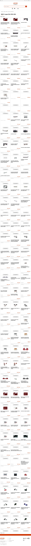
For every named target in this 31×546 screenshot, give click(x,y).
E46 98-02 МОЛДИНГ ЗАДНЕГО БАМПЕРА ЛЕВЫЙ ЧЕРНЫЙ (15, 49)
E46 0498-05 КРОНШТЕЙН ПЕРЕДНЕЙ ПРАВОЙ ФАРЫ (24, 172)
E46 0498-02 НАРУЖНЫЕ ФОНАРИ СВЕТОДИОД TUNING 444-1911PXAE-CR (25, 353)
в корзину (5, 30)
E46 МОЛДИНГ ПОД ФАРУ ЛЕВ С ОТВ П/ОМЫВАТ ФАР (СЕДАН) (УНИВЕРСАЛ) (15, 205)
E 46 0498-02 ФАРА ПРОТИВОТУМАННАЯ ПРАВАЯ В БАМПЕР (15, 84)
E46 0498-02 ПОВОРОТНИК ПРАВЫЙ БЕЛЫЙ (14, 320)
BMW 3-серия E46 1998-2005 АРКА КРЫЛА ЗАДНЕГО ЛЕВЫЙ (5, 397)
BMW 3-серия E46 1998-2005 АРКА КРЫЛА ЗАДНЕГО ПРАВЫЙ (15, 397)
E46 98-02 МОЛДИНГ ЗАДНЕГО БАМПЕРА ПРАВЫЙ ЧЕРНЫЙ (5, 63)
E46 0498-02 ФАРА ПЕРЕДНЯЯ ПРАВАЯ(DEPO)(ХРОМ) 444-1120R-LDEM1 (5, 263)
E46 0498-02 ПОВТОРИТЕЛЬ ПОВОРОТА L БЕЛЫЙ (4, 98)
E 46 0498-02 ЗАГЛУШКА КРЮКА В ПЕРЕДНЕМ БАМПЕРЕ (15, 411)
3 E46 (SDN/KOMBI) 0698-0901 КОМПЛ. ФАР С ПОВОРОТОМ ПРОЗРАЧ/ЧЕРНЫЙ (25, 241)
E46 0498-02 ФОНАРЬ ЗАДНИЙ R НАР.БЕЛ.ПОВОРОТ (25, 364)
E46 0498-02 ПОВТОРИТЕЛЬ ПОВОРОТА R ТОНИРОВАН (4, 334)
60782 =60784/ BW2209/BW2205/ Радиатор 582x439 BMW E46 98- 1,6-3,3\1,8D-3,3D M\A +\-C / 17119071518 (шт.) (25, 463)
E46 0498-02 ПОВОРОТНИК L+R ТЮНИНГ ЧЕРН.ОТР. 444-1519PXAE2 (25, 508)
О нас (10, 539)
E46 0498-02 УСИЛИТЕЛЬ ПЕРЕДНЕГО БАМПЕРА (14, 144)
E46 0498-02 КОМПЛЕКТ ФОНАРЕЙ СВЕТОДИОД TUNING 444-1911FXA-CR (25, 478)
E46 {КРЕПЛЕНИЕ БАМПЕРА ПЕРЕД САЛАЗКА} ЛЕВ (4, 190)
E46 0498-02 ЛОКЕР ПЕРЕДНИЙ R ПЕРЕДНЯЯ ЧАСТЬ (15, 508)
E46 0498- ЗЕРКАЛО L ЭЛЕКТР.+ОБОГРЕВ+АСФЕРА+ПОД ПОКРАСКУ (5, 451)
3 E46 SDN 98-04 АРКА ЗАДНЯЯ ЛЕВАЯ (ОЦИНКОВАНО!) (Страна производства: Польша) (5, 23)
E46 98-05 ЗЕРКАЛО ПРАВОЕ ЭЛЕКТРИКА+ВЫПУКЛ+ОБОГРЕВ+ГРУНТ (16, 450)
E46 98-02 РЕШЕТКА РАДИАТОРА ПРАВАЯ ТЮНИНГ (5, 226)
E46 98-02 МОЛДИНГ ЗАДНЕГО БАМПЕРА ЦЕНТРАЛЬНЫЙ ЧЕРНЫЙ (15, 64)
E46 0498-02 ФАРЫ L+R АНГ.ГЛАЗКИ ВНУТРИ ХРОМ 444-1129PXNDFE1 (5, 280)
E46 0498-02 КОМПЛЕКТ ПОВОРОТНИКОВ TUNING (14, 294)
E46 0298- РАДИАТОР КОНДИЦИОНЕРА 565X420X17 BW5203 (15, 478)
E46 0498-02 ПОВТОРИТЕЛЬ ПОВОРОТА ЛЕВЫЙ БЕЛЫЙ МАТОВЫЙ (15, 338)
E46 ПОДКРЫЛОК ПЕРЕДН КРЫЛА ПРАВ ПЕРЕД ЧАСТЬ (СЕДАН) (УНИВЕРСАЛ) (25, 523)
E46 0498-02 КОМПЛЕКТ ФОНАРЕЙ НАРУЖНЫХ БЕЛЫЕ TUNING (15, 368)
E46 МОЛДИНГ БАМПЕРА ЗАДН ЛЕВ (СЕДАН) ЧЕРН (15, 190)
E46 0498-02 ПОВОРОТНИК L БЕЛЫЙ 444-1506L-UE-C (25, 291)
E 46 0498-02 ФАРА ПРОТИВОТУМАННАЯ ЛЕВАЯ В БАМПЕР (5, 84)
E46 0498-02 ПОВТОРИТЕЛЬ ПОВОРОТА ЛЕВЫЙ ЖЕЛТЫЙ (25, 338)
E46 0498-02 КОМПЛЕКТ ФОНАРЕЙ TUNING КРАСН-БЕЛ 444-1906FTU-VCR (5, 493)
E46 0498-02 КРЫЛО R (4, 147)
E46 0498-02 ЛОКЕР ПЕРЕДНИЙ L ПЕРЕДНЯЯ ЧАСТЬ (25, 493)
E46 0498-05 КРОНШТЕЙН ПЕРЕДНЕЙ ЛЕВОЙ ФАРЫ (14, 172)
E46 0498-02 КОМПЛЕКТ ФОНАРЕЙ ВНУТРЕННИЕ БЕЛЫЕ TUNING (5, 368)
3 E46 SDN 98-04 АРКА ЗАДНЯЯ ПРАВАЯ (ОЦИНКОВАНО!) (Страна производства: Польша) (15, 23)
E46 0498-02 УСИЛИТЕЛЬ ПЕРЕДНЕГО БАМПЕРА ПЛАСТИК (5, 33)
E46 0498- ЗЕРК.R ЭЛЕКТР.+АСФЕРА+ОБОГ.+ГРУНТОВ (26, 440)
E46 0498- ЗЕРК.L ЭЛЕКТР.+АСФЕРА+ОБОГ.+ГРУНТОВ (16, 440)
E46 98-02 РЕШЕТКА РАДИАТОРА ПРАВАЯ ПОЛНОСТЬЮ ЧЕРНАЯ (15, 74)
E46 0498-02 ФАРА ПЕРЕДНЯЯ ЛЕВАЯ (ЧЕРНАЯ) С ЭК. (25, 74)
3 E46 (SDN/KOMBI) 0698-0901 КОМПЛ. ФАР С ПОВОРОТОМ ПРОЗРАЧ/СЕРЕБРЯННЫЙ (15, 241)
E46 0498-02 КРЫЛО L (24, 22)
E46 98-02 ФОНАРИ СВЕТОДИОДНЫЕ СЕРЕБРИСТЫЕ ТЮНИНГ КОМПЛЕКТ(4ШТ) (15, 383)
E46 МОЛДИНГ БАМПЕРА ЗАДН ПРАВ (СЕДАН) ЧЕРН (25, 190)
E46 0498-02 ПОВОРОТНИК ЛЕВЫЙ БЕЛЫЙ (24, 84)
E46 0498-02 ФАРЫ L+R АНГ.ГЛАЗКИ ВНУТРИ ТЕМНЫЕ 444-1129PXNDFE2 (25, 267)
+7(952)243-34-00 (4, 543)
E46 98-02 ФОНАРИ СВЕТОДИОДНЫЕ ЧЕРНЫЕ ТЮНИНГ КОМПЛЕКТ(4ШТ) (24, 382)
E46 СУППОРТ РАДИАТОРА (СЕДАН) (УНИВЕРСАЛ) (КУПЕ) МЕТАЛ (15, 161)
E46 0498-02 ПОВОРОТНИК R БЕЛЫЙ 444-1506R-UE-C (5, 320)
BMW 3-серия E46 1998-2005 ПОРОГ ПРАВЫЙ (5, 411)
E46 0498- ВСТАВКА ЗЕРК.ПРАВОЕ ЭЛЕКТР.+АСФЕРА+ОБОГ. (25, 425)
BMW (4, 11)
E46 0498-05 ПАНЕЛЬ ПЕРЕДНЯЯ (25, 147)
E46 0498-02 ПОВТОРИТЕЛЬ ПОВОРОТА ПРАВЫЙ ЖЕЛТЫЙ (15, 352)
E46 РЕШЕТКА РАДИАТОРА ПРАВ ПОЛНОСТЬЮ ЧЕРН (5, 237)
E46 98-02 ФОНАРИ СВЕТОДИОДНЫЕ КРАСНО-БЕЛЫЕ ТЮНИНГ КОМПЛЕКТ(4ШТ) (5, 381)
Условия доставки (11, 540)
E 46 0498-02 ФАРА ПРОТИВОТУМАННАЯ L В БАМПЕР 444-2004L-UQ (15, 278)
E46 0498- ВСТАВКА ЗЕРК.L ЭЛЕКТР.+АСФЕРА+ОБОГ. (14, 425)
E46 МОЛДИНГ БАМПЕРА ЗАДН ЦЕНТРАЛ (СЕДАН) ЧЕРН (5, 204)
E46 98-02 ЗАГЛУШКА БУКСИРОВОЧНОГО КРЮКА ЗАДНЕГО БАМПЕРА (4, 50)
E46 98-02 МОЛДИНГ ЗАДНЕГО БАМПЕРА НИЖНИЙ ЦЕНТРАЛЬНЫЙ (25, 50)
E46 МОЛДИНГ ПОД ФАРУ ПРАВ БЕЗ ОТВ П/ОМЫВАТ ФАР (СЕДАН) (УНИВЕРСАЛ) (25, 201)
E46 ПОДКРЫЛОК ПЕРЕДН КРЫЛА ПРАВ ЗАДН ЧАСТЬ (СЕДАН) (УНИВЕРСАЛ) (15, 523)
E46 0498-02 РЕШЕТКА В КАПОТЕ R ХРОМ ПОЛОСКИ (15, 215)
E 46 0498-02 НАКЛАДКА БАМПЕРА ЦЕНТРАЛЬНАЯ (14, 36)
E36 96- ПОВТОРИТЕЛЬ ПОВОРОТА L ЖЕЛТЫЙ (4, 291)
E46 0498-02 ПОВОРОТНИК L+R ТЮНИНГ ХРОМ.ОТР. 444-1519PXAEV (25, 309)
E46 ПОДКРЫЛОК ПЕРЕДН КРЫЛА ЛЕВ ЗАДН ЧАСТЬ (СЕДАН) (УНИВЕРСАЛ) (5, 523)
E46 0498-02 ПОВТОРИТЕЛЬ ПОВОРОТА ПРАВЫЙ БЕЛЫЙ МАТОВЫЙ (4, 353)
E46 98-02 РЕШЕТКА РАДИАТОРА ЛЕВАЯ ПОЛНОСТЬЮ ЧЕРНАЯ (5, 74)
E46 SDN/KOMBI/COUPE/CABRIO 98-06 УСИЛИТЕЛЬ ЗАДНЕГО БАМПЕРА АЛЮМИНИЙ (5, 161)
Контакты (10, 541)
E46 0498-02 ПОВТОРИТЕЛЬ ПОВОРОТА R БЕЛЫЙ (25, 323)
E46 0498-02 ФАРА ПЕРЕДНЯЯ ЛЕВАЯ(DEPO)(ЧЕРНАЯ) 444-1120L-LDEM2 (15, 252)
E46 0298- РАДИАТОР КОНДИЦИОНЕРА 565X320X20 (5, 478)
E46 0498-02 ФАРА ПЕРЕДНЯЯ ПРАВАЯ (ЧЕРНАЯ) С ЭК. (25, 251)
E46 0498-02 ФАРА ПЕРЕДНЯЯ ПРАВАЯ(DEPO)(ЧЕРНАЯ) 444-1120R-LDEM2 (15, 263)
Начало (2, 11)
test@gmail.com (4, 544)
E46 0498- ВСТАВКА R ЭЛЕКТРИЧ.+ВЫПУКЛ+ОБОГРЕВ (5, 425)
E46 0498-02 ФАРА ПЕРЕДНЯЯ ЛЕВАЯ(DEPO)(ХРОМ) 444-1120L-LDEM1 (5, 252)
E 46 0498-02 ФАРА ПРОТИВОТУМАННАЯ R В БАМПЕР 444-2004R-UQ (25, 278)
